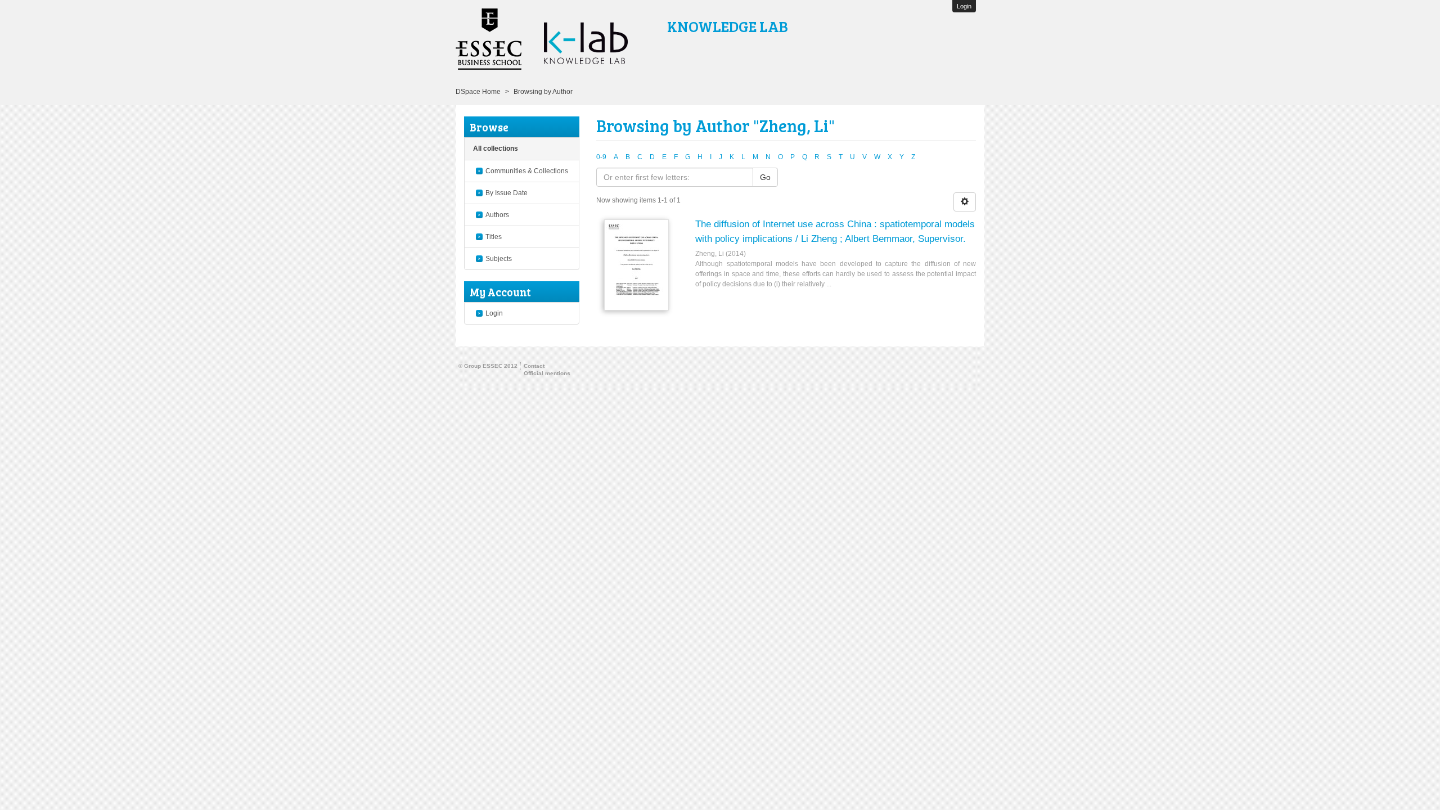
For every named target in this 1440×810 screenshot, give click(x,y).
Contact (534, 366)
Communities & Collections (526, 171)
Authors (497, 215)
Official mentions (547, 373)
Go (765, 177)
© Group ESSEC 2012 (488, 366)
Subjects (498, 259)
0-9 (601, 157)
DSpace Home (478, 92)
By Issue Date (506, 193)
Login (494, 313)
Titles (493, 237)
